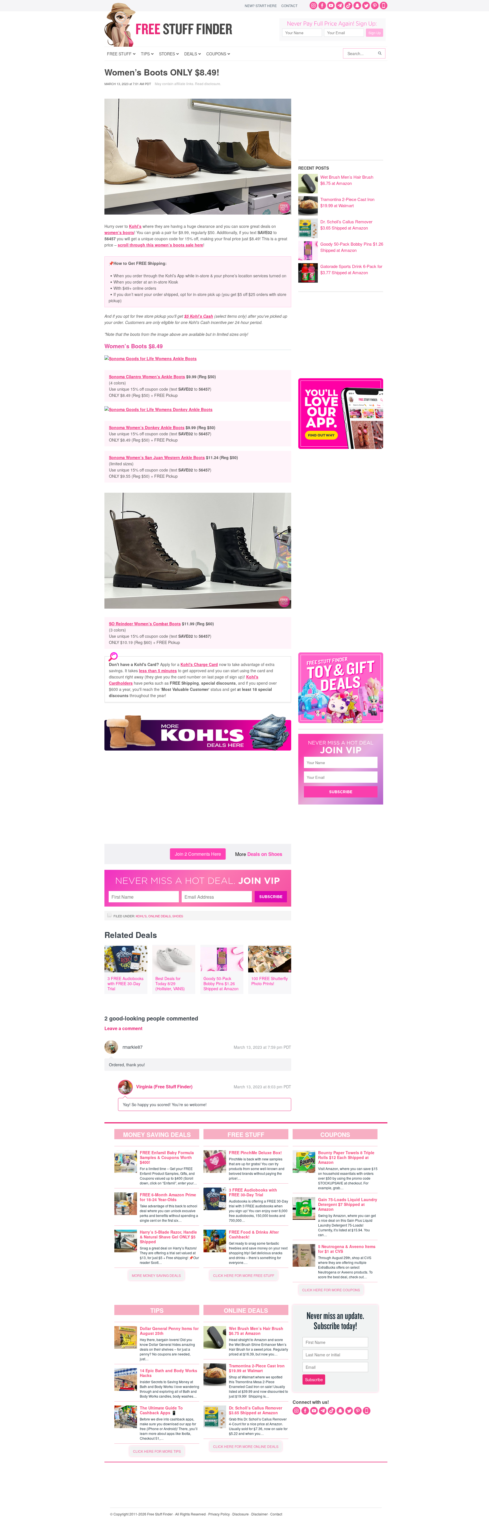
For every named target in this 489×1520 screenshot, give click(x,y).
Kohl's (141, 916)
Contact (289, 5)
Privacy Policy (219, 1514)
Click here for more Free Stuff (243, 1275)
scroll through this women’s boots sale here (160, 245)
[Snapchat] (357, 5)
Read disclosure (207, 83)
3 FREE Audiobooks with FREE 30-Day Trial (125, 983)
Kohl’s (135, 226)
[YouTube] (331, 5)
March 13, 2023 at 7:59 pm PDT (262, 1047)
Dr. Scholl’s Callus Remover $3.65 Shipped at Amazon (346, 225)
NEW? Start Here (261, 5)
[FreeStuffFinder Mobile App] (383, 5)
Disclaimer (259, 1514)
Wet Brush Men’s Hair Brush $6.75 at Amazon (346, 180)
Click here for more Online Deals (245, 1446)
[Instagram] (313, 5)
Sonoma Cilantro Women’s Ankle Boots (147, 376)
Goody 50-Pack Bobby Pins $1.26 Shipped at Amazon (221, 983)
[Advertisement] (197, 798)
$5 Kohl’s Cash (198, 316)
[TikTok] (348, 5)
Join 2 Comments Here (198, 854)
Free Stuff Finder (180, 29)
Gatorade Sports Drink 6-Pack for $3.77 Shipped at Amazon (351, 269)
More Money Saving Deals (156, 1275)
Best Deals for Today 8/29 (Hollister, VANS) (170, 983)
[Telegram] (340, 5)
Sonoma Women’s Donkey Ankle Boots (147, 427)
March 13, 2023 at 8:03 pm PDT (262, 1086)
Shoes (177, 916)
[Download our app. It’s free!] (340, 447)
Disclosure (240, 1514)
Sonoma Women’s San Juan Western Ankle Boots (157, 457)
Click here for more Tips (157, 1451)
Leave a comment (123, 1028)
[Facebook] (322, 5)
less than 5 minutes (158, 670)
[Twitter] (366, 5)
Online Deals (159, 916)
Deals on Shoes (264, 854)
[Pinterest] (375, 5)
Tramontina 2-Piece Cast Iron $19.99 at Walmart (347, 202)
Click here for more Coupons (331, 1289)
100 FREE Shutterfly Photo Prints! (269, 981)
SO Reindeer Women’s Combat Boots (145, 623)
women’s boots (119, 232)
